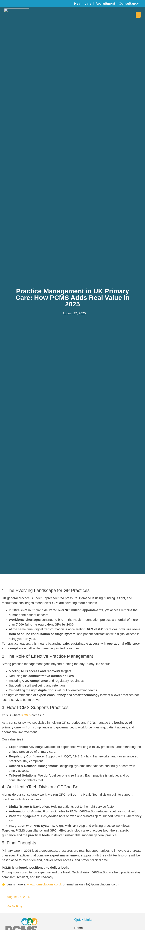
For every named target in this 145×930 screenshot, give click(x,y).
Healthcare (83, 3)
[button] (138, 15)
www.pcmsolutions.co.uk (44, 884)
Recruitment (105, 3)
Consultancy (129, 3)
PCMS (26, 715)
